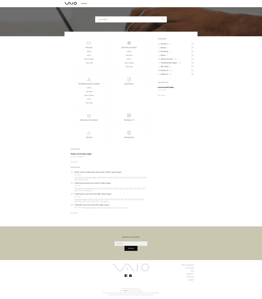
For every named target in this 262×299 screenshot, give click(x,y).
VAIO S (89, 51)
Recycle (89, 137)
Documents (129, 83)
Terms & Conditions (187, 265)
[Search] (162, 19)
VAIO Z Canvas (89, 59)
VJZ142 (76, 190)
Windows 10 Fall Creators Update (81, 154)
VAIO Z (89, 55)
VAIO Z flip (89, 63)
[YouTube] (130, 276)
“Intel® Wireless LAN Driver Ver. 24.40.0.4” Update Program (92, 183)
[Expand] (192, 44)
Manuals (89, 47)
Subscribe (131, 248)
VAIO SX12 (99, 177)
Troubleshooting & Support (89, 83)
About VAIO (190, 277)
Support (84, 4)
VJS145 (144, 177)
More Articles (74, 162)
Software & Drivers (129, 47)
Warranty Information (89, 120)
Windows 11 (85, 179)
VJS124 (126, 188)
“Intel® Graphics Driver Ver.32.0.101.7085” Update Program (92, 194)
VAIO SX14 (129, 55)
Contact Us (190, 274)
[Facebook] (126, 276)
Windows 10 (129, 120)
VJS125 (132, 177)
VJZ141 (135, 188)
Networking (129, 137)
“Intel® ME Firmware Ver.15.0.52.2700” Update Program (91, 205)
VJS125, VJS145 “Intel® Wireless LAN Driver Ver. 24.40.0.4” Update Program (98, 172)
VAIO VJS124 (165, 66)
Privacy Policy (189, 268)
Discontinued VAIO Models (166, 87)
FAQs (192, 271)
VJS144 (80, 201)
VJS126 (130, 188)
